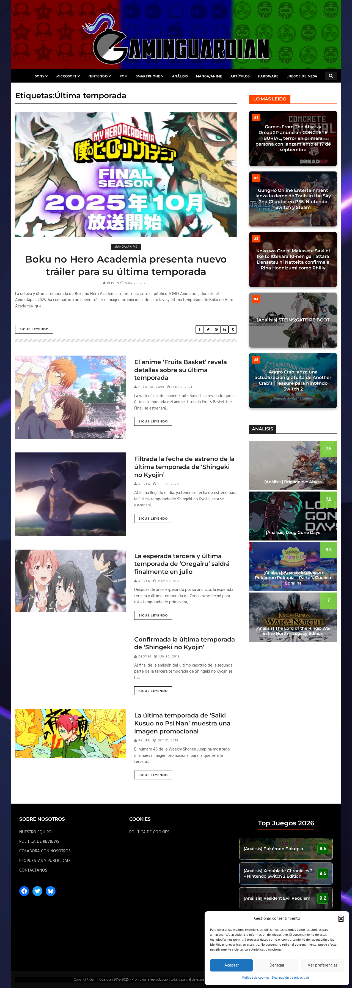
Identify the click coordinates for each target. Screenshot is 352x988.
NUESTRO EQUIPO (35, 832)
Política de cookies (255, 978)
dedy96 (144, 656)
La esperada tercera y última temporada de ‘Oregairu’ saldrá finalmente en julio (182, 563)
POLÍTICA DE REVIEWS (39, 841)
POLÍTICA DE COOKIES (149, 832)
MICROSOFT (66, 76)
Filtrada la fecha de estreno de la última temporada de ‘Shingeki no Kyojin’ (184, 466)
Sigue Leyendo (34, 329)
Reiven (113, 283)
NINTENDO (98, 76)
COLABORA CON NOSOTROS (45, 851)
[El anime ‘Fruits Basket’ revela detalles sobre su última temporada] (70, 397)
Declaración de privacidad (290, 978)
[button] (341, 918)
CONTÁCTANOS (33, 870)
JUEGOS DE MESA (302, 76)
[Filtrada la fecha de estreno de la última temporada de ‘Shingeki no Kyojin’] (70, 494)
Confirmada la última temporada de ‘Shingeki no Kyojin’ (184, 643)
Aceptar (231, 965)
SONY (40, 76)
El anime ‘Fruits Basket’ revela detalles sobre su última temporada (180, 369)
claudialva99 (151, 387)
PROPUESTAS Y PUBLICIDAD (44, 861)
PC (122, 76)
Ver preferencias (322, 965)
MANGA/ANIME (209, 76)
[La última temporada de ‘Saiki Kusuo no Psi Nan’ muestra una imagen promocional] (70, 733)
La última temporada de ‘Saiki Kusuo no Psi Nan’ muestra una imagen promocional (182, 723)
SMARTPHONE (148, 76)
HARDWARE (268, 76)
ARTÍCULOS (240, 76)
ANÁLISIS (180, 76)
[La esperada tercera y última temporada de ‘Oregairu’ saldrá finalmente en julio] (70, 580)
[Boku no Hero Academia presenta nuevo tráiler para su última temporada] (126, 174)
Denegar (277, 965)
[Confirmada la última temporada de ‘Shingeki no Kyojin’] (70, 664)
